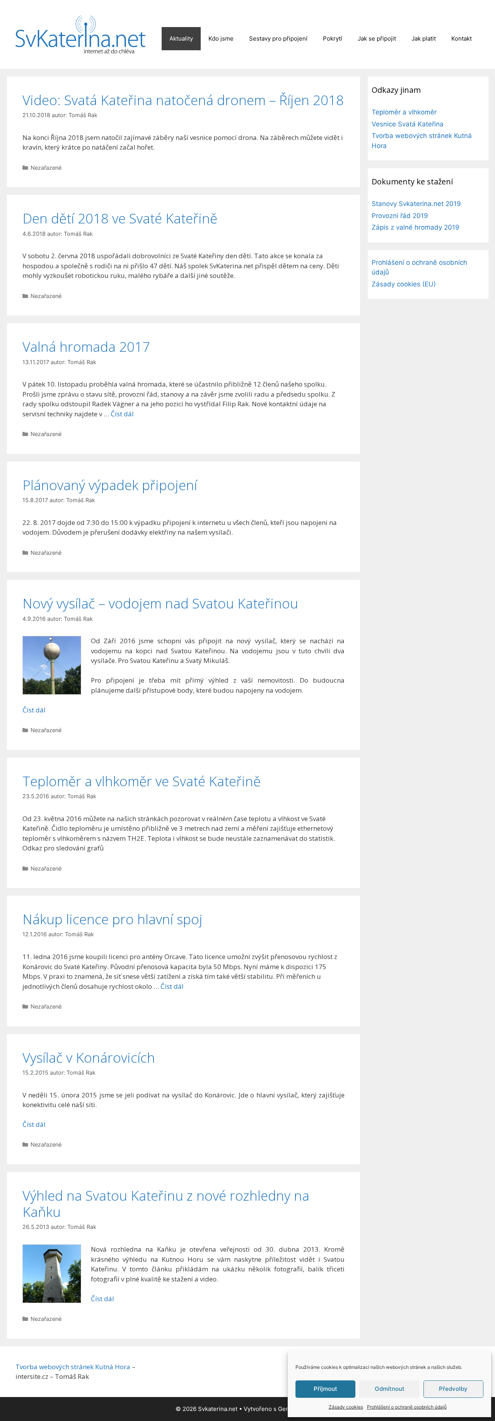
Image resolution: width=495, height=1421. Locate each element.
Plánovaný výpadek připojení (109, 485)
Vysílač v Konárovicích (88, 1057)
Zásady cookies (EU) (404, 284)
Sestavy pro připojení (278, 38)
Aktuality (181, 38)
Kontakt (461, 38)
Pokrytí (332, 38)
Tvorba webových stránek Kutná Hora (72, 1366)
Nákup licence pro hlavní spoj (112, 919)
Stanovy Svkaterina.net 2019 (416, 204)
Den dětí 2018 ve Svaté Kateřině (119, 218)
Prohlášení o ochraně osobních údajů (407, 1407)
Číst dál (122, 413)
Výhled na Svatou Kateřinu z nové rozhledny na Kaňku (165, 1203)
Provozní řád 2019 (400, 216)
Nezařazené (46, 167)
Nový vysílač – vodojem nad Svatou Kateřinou (160, 603)
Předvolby (453, 1388)
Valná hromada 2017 (86, 346)
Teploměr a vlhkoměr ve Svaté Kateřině (141, 781)
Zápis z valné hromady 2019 (415, 227)
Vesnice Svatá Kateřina (408, 124)
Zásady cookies (346, 1407)
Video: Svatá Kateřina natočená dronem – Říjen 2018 (183, 100)
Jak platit (423, 38)
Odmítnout (390, 1388)
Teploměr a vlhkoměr (404, 112)
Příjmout (325, 1388)
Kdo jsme (221, 38)
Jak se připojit (377, 38)
